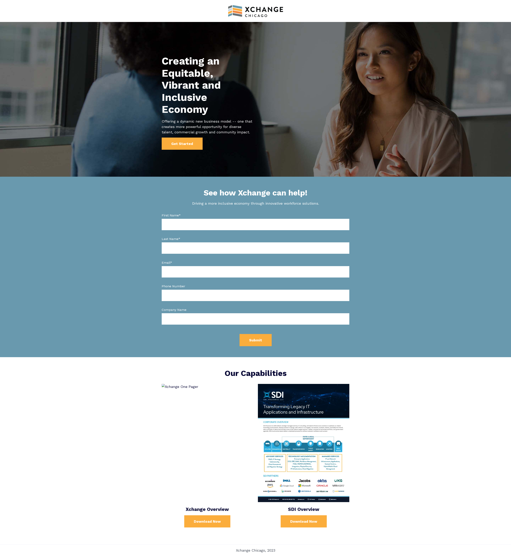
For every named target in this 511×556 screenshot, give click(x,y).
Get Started (182, 144)
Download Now (207, 521)
